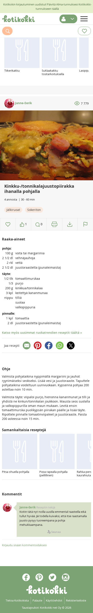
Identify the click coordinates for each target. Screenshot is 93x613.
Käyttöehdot (54, 600)
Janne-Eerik (23, 103)
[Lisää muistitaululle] (8, 224)
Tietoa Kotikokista (17, 600)
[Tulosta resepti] (54, 224)
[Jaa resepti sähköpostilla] (26, 345)
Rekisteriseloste (76, 600)
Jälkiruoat (13, 210)
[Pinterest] (38, 345)
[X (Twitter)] (71, 345)
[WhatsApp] (60, 345)
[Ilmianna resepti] (85, 224)
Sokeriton (34, 210)
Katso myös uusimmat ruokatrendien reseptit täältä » (42, 332)
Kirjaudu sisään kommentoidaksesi (24, 545)
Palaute (37, 600)
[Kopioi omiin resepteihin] (70, 224)
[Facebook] (49, 345)
